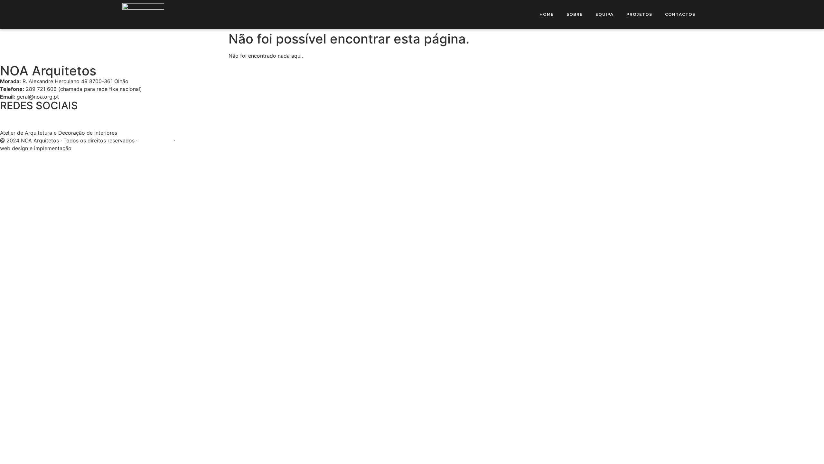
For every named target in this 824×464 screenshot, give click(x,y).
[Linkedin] (43, 119)
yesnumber (86, 148)
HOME (546, 14)
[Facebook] (8, 119)
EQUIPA (604, 14)
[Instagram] (26, 119)
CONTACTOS (680, 14)
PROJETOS (639, 14)
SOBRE (574, 14)
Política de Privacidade (205, 140)
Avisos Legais (155, 140)
